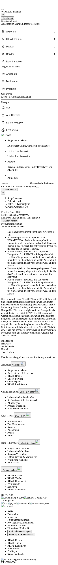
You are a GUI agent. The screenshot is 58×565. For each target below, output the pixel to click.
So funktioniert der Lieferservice (23, 400)
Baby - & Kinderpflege (18, 204)
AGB (10, 511)
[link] (32, 143)
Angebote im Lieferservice (20, 373)
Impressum (12, 517)
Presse (10, 432)
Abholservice (13, 403)
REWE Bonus (14, 376)
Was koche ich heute (17, 459)
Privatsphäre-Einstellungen (20, 522)
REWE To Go (14, 478)
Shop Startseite (14, 198)
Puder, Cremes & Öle (17, 206)
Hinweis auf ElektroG (18, 528)
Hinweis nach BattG (17, 525)
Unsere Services (15, 378)
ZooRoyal (12, 486)
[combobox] (15, 183)
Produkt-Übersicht (16, 405)
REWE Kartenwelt (16, 481)
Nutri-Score (13, 462)
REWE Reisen (14, 475)
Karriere (11, 427)
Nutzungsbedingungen (18, 519)
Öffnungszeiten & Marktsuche (22, 457)
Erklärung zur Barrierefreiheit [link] (21, 534)
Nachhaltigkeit (14, 421)
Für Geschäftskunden (17, 408)
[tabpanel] (29, 352)
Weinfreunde (13, 484)
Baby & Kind (14, 201)
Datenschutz (13, 514)
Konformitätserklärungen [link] (19, 531)
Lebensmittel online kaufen (20, 397)
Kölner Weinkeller (16, 489)
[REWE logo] (6, 135)
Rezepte (29, 165)
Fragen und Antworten (18, 448)
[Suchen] (37, 187)
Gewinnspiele (14, 381)
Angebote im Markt (17, 370)
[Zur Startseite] (11, 6)
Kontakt (11, 435)
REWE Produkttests (17, 384)
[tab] (29, 340)
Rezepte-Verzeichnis (17, 454)
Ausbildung (13, 430)
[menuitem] (29, 31)
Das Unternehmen (16, 424)
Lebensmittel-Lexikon (18, 451)
